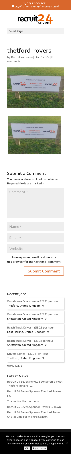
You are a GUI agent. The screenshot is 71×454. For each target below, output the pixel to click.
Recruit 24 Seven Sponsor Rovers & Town (34, 406)
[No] (66, 443)
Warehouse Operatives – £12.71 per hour (33, 301)
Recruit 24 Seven (22, 57)
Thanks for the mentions (23, 401)
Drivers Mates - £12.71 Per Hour (27, 353)
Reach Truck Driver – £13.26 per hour (30, 327)
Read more (39, 448)
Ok (26, 448)
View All (13, 366)
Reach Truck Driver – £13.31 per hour (30, 340)
